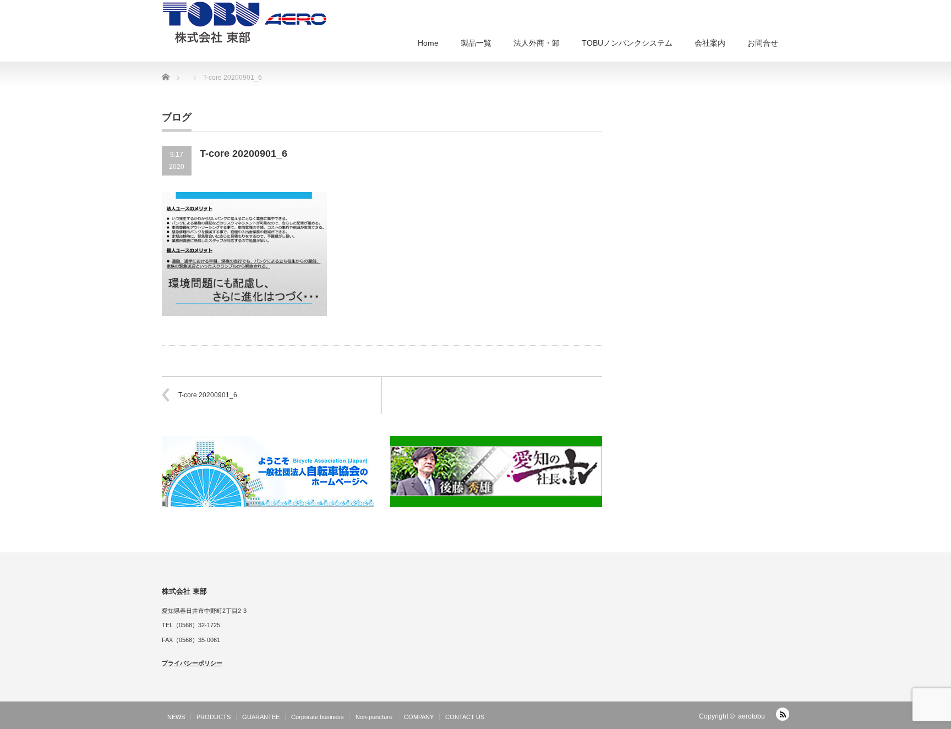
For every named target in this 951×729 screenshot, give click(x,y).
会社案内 (710, 43)
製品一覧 (476, 43)
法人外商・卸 (536, 43)
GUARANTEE (261, 717)
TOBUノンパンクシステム (627, 43)
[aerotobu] (244, 21)
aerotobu (751, 716)
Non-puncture (374, 717)
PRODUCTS (213, 717)
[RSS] (782, 714)
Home (428, 43)
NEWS (176, 717)
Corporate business (317, 717)
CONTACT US (464, 717)
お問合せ (762, 43)
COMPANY (419, 717)
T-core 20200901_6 (207, 395)
